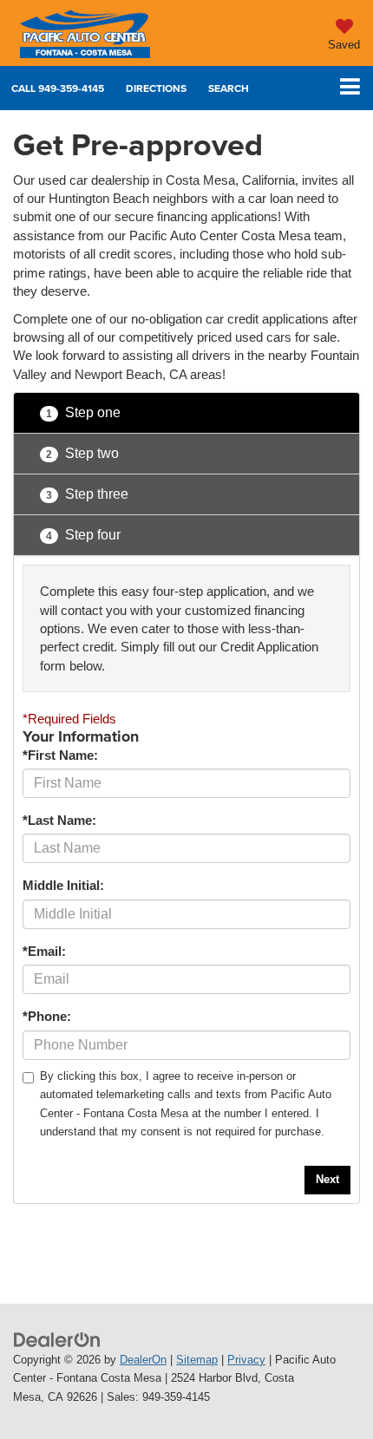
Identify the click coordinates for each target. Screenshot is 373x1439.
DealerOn (143, 1359)
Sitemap (197, 1359)
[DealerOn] (57, 1338)
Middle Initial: (63, 885)
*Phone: (47, 1016)
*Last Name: (59, 820)
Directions (156, 88)
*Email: (44, 951)
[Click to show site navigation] (350, 88)
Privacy (246, 1359)
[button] (57, 88)
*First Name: (60, 755)
